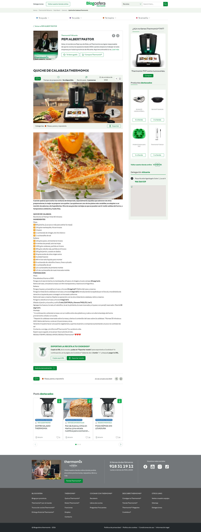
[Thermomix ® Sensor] (157, 134)
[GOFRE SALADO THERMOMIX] (47, 410)
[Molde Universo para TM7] (139, 134)
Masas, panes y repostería (44, 420)
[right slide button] (121, 444)
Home (35, 10)
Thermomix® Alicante (45, 10)
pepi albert (56, 10)
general (64, 10)
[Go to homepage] (95, 4)
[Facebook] (145, 466)
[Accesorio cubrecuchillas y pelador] (139, 98)
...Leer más (115, 50)
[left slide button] (35, 444)
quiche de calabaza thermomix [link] (78, 10)
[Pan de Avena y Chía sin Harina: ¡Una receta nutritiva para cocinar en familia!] (78, 410)
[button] (132, 4)
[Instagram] (159, 466)
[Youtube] (152, 466)
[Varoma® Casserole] (157, 98)
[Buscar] (165, 4)
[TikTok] (167, 466)
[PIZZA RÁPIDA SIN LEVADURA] (108, 410)
